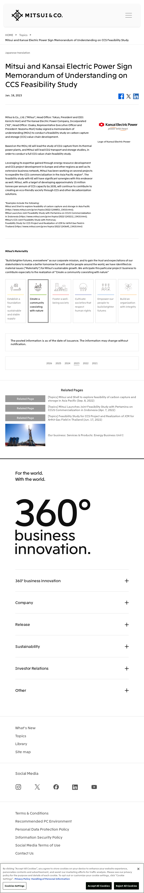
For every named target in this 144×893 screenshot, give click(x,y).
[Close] (138, 869)
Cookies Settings (14, 885)
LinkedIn (136, 96)
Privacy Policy (22, 878)
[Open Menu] (128, 15)
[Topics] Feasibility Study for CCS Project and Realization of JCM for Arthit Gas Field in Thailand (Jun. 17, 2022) (91, 417)
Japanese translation (17, 52)
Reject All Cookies (126, 885)
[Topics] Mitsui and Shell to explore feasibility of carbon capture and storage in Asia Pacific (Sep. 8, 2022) (92, 398)
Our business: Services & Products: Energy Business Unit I (85, 435)
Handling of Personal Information (50, 878)
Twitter (128, 96)
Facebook (121, 96)
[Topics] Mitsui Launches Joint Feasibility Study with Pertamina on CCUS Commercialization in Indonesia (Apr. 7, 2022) (90, 408)
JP (99, 14)
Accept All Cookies (99, 885)
